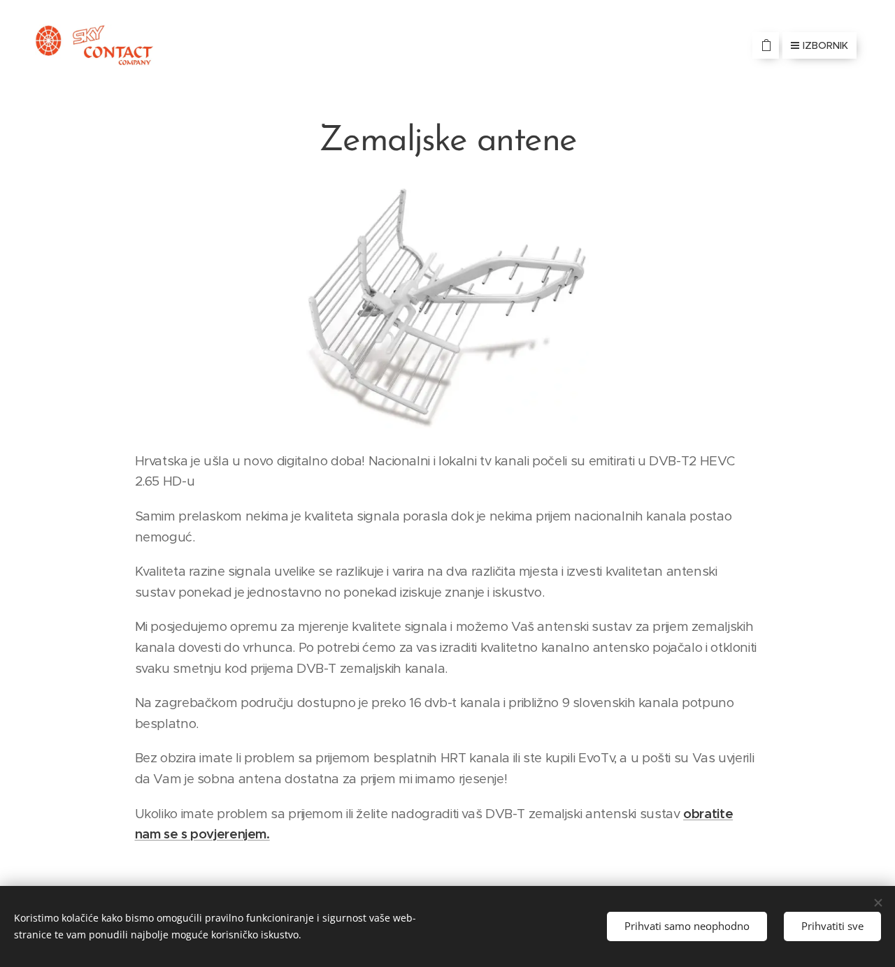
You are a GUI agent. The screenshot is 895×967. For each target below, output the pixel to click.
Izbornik (825, 45)
